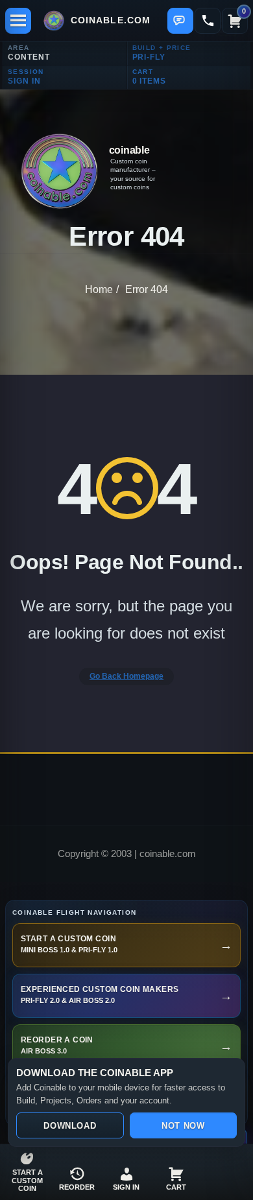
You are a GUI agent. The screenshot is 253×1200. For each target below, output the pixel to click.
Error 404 (146, 289)
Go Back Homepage (126, 676)
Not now (183, 1126)
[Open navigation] (18, 21)
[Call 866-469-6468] (208, 21)
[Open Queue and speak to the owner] (180, 21)
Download (69, 1126)
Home (99, 289)
